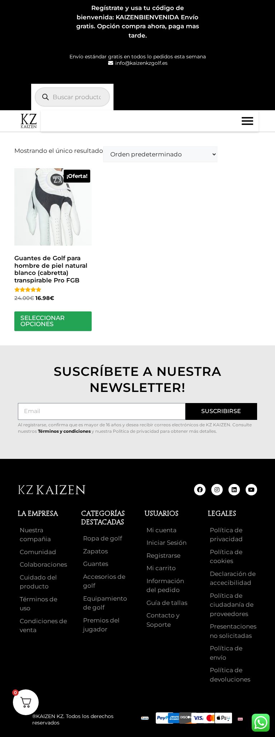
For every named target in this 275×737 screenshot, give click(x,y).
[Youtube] (251, 489)
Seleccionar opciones (42, 321)
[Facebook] (200, 489)
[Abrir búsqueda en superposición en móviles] (72, 97)
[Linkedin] (234, 489)
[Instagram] (217, 489)
